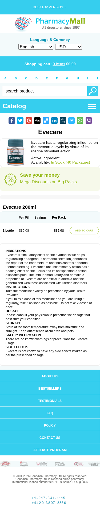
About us (50, 376)
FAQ (50, 413)
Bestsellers (50, 388)
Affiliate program (50, 450)
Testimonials (50, 401)
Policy (50, 425)
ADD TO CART (84, 230)
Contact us (49, 438)
